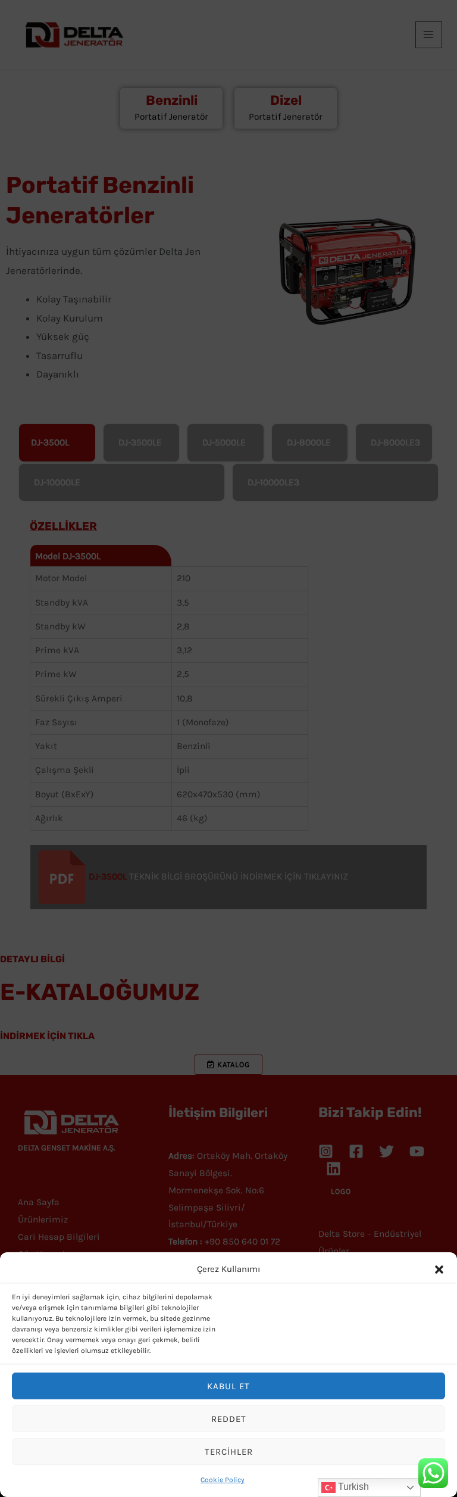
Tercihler (229, 1451)
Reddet (228, 1419)
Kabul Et (228, 1386)
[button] (439, 1269)
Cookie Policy (223, 1480)
